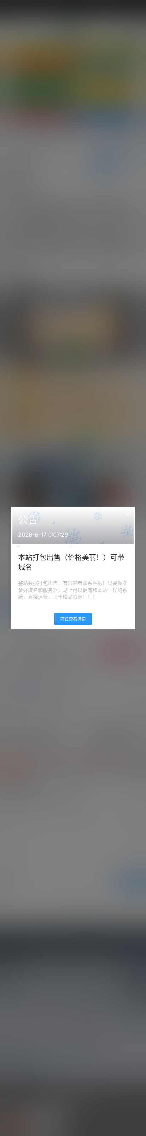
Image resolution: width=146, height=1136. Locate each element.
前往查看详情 (73, 619)
